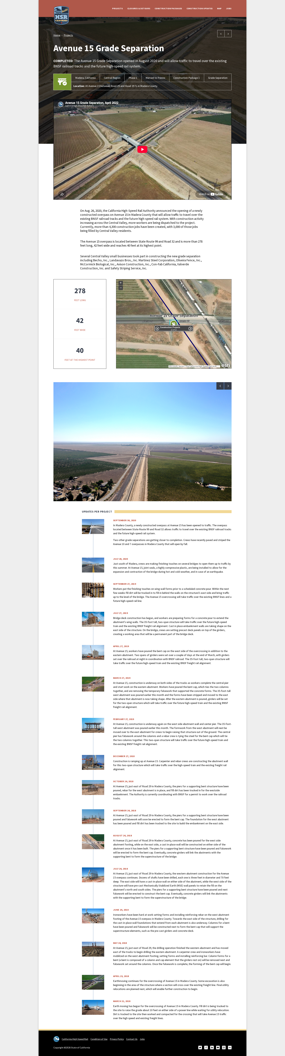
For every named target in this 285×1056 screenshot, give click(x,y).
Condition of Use (99, 1039)
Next (228, 386)
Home (56, 35)
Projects (117, 8)
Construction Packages (168, 8)
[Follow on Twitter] (200, 1047)
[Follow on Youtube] (218, 1047)
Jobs (229, 8)
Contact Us (131, 1039)
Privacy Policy (117, 1039)
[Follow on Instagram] (224, 1047)
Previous (220, 386)
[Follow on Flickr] (230, 1047)
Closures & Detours (138, 8)
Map (219, 8)
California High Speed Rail (75, 1039)
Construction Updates (200, 8)
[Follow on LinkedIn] (212, 1047)
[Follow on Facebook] (206, 1047)
